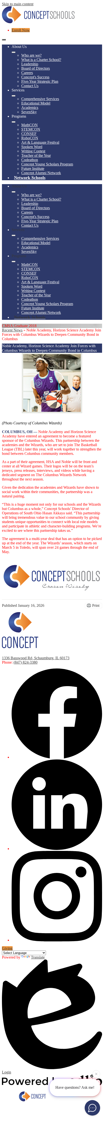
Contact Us (29, 86)
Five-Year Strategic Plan (39, 81)
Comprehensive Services (40, 99)
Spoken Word (31, 147)
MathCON (29, 125)
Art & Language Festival (40, 142)
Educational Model (35, 103)
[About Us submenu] (13, 52)
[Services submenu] (13, 96)
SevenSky (29, 112)
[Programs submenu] (13, 122)
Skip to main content (17, 4)
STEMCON (30, 129)
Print (95, 605)
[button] (13, 192)
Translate (38, 957)
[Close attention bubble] (96, 1074)
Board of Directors (35, 68)
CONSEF (29, 134)
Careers (27, 73)
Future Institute (32, 168)
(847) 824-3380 (25, 662)
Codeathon (29, 160)
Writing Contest (33, 151)
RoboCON (29, 138)
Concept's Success (35, 77)
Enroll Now (21, 30)
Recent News (12, 330)
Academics (29, 107)
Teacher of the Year (36, 155)
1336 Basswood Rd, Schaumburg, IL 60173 (35, 658)
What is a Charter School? (41, 60)
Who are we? (31, 55)
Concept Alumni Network (41, 173)
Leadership (29, 64)
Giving (7, 948)
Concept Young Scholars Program (47, 164)
